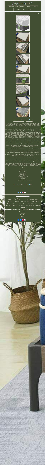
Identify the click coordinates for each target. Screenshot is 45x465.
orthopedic (38, 205)
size (20, 203)
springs (7, 205)
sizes (13, 201)
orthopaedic (22, 205)
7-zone (33, 205)
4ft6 (12, 203)
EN (22, 217)
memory (34, 203)
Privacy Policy (23, 214)
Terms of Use (23, 216)
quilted (14, 205)
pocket (17, 201)
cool (27, 199)
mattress (24, 207)
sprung (23, 199)
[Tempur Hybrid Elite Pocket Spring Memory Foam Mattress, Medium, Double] (23, 23)
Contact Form (22, 213)
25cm (22, 201)
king (18, 199)
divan (10, 205)
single (9, 201)
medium (32, 199)
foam (28, 201)
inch (33, 201)
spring (14, 199)
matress (19, 207)
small (23, 203)
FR (23, 217)
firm (29, 203)
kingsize (9, 199)
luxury (16, 203)
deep (25, 201)
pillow (17, 205)
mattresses (36, 199)
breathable (30, 205)
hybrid (8, 203)
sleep (27, 205)
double (37, 201)
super (26, 203)
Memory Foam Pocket (23, 211)
